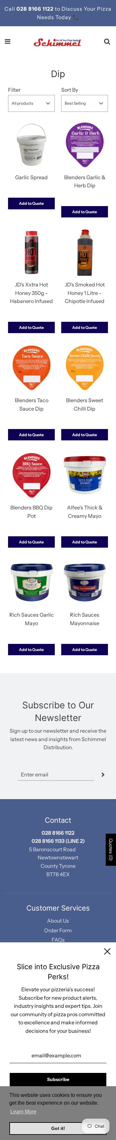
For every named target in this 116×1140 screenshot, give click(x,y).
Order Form (58, 930)
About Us (58, 920)
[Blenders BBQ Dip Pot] (31, 475)
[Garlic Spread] (31, 145)
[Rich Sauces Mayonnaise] (84, 582)
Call (10, 9)
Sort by (69, 90)
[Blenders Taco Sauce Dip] (31, 367)
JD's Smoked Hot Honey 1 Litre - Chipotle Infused (85, 292)
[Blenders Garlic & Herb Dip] (84, 145)
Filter (14, 90)
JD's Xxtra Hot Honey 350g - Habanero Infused (31, 292)
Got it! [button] (58, 1128)
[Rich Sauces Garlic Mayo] (31, 582)
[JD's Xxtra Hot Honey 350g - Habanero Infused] (31, 252)
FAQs (58, 939)
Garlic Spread (31, 177)
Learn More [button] (23, 1111)
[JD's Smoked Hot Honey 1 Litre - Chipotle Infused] (84, 252)
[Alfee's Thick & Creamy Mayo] (84, 475)
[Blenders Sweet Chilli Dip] (84, 367)
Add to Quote (31, 203)
